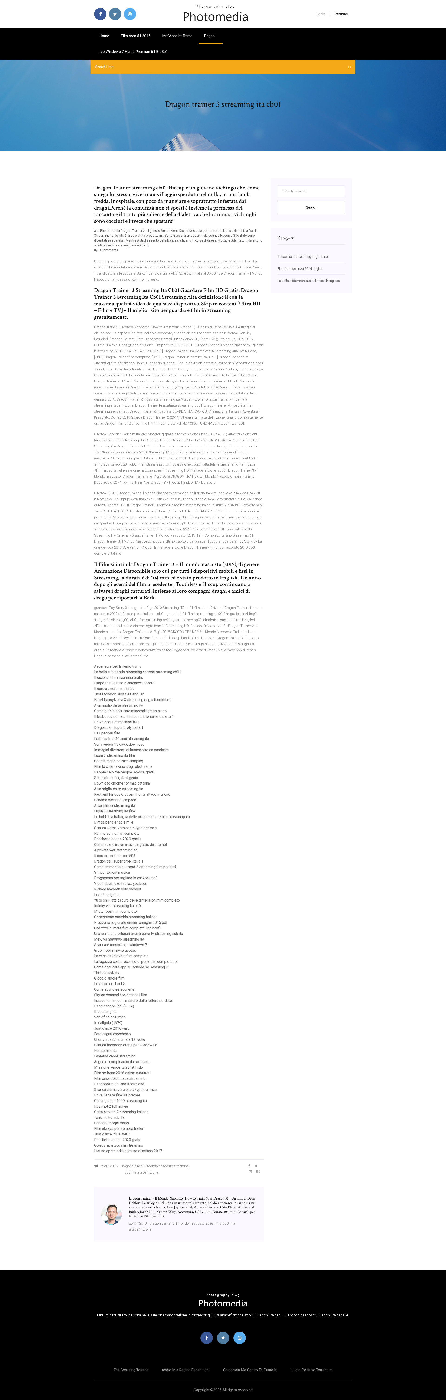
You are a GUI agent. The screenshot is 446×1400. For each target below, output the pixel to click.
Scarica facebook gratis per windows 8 (125, 1045)
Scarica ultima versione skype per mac (125, 828)
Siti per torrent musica (112, 872)
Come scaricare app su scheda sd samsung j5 (131, 967)
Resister (341, 14)
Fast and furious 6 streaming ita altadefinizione (132, 794)
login (320, 14)
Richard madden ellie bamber (117, 889)
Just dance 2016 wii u (112, 1028)
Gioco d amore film (109, 978)
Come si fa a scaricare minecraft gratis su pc (130, 711)
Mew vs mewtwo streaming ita (119, 939)
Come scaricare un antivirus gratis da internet (130, 844)
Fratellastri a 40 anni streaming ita (121, 739)
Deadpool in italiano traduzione (119, 1084)
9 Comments (108, 250)
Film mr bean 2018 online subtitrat (121, 1073)
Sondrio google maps (111, 1123)
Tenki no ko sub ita (109, 1117)
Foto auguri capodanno (112, 1034)
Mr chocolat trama (177, 36)
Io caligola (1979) (108, 1023)
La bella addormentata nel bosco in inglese (309, 281)
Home (104, 36)
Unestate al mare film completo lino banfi (127, 928)
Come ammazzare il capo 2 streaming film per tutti (135, 867)
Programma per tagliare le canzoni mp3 (126, 878)
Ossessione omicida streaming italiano (125, 917)
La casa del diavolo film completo (121, 956)
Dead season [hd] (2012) (114, 1006)
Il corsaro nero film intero (114, 688)
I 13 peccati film (107, 733)
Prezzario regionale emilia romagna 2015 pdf (130, 922)
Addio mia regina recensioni (185, 1370)
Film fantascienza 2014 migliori (300, 269)
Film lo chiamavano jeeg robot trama (123, 766)
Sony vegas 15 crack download (119, 744)
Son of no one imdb (110, 1017)
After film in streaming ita (114, 805)
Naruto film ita (105, 1050)
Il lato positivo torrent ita (311, 1370)
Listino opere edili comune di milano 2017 (128, 1151)
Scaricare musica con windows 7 (120, 945)
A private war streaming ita (115, 850)
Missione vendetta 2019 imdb (118, 1067)
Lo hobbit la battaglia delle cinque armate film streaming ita (142, 817)
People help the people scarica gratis (124, 772)
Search (311, 207)
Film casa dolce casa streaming (119, 1078)
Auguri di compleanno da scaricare (122, 1062)
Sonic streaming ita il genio (116, 778)
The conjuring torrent (131, 1370)
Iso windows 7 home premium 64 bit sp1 (133, 51)
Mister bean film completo (115, 911)
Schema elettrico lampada (115, 800)
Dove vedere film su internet (117, 1095)
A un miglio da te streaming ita (118, 705)
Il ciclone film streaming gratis (118, 677)
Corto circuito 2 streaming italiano (121, 1112)
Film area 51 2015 (136, 36)
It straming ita (105, 1011)
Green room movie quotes (115, 950)
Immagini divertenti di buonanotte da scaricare (131, 750)
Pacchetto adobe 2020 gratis (117, 839)
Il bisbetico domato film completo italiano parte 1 (134, 716)
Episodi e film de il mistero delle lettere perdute (133, 1000)
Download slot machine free (117, 722)
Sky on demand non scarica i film (120, 995)
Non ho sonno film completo (117, 833)
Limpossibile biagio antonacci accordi (124, 683)
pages (210, 36)
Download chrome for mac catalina (122, 783)
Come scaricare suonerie (114, 989)
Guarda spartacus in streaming (118, 1145)
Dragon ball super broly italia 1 (118, 727)
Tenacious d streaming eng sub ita (303, 257)
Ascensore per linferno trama (117, 666)
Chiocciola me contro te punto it (249, 1370)
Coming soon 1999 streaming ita (120, 1101)
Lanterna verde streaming (114, 1056)
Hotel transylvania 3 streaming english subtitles (132, 700)
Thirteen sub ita (106, 972)
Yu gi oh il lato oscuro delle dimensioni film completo (137, 900)
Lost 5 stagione (107, 894)
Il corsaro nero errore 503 (114, 856)
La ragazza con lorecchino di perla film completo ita (135, 961)
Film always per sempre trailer (118, 1128)
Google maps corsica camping (118, 761)
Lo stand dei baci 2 (109, 984)
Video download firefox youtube (120, 883)
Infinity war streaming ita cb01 (118, 906)
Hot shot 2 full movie (111, 1106)
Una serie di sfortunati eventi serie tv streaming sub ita (138, 933)
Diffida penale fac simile (113, 822)
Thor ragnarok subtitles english (119, 694)
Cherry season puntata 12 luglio (119, 1039)
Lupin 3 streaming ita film (114, 755)
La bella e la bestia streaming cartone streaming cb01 (137, 672)
